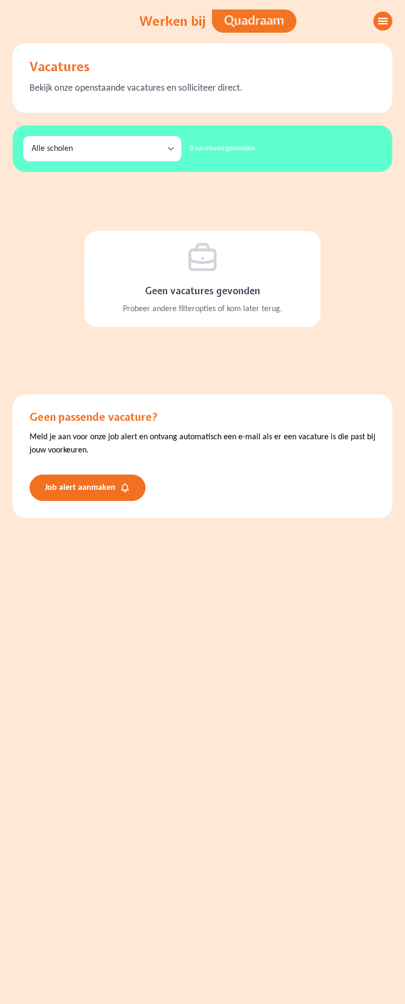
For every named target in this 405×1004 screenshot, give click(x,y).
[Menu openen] (382, 21)
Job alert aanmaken (80, 488)
